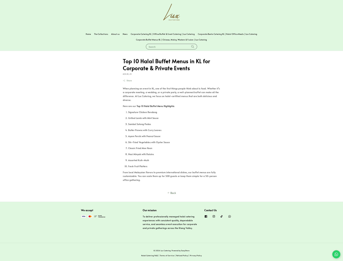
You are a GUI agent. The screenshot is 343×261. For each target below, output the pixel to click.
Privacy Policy (196, 255)
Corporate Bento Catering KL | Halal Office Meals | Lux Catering (227, 34)
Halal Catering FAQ (149, 255)
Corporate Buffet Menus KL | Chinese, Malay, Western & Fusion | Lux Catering (171, 39)
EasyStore (185, 250)
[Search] (192, 46)
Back (173, 193)
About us (115, 34)
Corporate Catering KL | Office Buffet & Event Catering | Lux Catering (163, 34)
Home (88, 34)
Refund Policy (182, 255)
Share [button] (129, 80)
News (125, 34)
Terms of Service (167, 255)
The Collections (101, 34)
